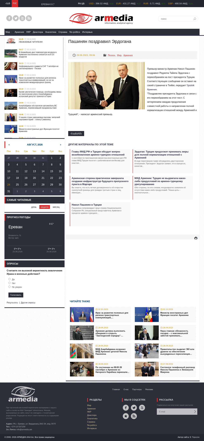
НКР (28, 32)
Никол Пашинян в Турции (87, 204)
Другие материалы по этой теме (90, 144)
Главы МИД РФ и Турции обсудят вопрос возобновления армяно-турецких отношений (98, 153)
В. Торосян (195, 437)
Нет (13, 283)
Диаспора (38, 32)
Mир (8, 32)
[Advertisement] (133, 265)
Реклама (149, 389)
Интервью (87, 32)
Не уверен (17, 287)
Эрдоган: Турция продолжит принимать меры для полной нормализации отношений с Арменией (162, 154)
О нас (126, 389)
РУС (15, 3)
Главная (116, 389)
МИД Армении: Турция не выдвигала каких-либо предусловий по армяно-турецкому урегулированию (160, 181)
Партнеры (137, 389)
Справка (62, 32)
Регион (111, 55)
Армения (19, 32)
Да (13, 279)
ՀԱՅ (8, 3)
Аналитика (50, 32)
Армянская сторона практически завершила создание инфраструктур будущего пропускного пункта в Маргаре (100, 181)
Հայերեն (76, 133)
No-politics (74, 32)
